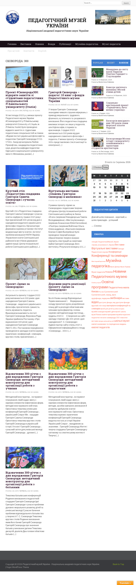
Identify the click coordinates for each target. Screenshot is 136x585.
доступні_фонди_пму (107, 302)
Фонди (51, 44)
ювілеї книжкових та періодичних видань (109, 324)
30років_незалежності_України (103, 245)
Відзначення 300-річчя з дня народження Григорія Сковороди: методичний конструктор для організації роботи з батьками (24, 480)
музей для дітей (106, 309)
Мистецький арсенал (98, 261)
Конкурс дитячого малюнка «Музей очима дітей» (116, 89)
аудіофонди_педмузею (101, 298)
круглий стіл (97, 305)
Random (123, 62)
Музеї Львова (125, 267)
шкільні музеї (121, 320)
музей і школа (120, 312)
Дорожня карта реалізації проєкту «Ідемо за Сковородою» (67, 286)
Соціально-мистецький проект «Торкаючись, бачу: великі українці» (117, 106)
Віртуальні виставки (105, 248)
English (42, 50)
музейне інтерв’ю (118, 309)
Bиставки (119, 244)
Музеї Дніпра (115, 267)
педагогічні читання (99, 318)
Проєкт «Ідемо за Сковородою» (18, 285)
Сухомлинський (111, 292)
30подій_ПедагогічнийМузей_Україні (105, 242)
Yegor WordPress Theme (17, 567)
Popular (98, 62)
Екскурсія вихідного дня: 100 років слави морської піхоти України (117, 124)
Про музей (14, 50)
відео (95, 302)
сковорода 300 (113, 317)
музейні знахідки (98, 311)
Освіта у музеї (96, 283)
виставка (125, 298)
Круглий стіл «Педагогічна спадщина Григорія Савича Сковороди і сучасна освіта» (23, 196)
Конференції (115, 251)
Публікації (65, 44)
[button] (97, 167)
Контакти (29, 50)
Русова (101, 292)
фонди (101, 321)
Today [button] (105, 167)
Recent (111, 62)
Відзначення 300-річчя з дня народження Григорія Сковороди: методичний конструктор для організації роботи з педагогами (67, 381)
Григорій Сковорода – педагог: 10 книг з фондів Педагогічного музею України (66, 96)
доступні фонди (123, 302)
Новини (39, 44)
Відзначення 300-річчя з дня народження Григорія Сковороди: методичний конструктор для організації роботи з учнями (24, 381)
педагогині (126, 315)
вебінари (116, 298)
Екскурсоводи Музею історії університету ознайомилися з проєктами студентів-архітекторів (111, 143)
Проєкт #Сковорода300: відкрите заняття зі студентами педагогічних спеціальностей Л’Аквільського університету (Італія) (24, 99)
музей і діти (110, 311)
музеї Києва (96, 314)
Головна (12, 44)
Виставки (25, 44)
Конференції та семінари (110, 256)
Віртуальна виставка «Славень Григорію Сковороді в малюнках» (65, 193)
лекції (104, 306)
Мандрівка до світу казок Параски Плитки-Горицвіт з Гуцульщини (117, 73)
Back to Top (118, 564)
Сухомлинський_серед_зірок (104, 294)
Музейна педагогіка (86, 44)
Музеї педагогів (111, 44)
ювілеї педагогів (101, 327)
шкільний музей (108, 321)
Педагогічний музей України (57, 23)
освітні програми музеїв (111, 314)
